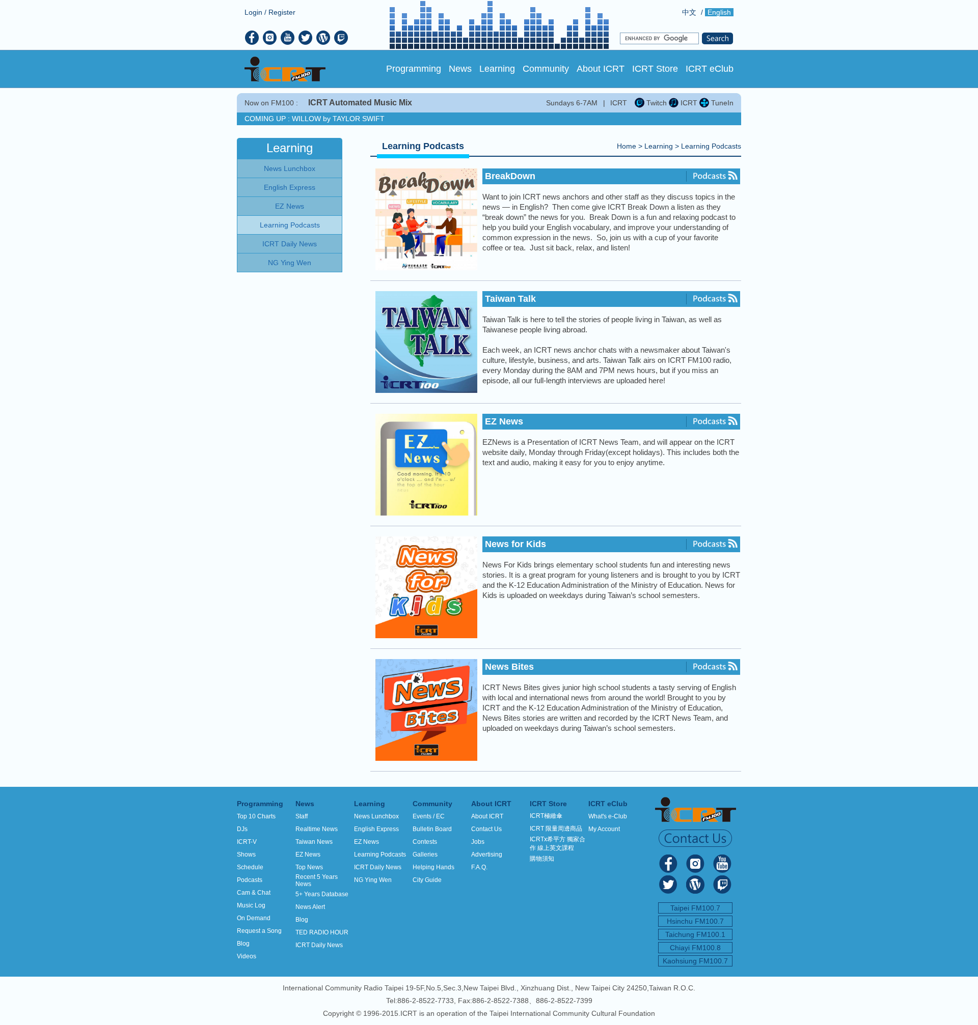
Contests (425, 841)
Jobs (477, 841)
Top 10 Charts (256, 816)
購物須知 (542, 858)
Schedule (250, 867)
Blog (243, 943)
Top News (309, 867)
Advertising (486, 854)
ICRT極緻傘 (546, 815)
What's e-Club (607, 816)
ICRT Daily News (319, 945)
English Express (376, 829)
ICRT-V (247, 841)
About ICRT (600, 69)
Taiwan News (314, 841)
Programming (413, 69)
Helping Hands (433, 867)
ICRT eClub (710, 69)
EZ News (307, 854)
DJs (242, 829)
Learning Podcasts (711, 146)
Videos (246, 956)
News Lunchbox (376, 816)
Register (281, 12)
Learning (497, 69)
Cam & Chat (253, 892)
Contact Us (486, 829)
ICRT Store (655, 69)
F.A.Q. (479, 867)
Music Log (251, 905)
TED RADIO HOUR (321, 932)
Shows (246, 854)
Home (626, 146)
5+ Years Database (321, 894)
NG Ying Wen (373, 880)
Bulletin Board (432, 829)
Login (253, 12)
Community (546, 69)
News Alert (310, 906)
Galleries (425, 854)
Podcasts (249, 880)
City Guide (427, 880)
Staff (301, 816)
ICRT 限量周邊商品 (556, 828)
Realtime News (316, 829)
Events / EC (429, 816)
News (460, 69)
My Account (604, 829)
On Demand (253, 918)
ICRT (687, 103)
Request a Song (259, 930)
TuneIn (721, 103)
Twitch (655, 103)
